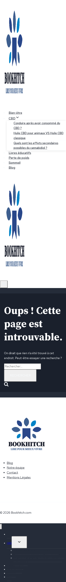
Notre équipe (16, 468)
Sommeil (14, 163)
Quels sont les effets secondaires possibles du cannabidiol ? (36, 145)
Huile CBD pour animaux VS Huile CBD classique (38, 135)
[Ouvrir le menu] (4, 284)
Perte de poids (19, 158)
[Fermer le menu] (1, 526)
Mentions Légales (19, 477)
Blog (12, 167)
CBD (9, 543)
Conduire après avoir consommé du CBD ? (37, 125)
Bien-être (15, 113)
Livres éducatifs (20, 153)
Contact (12, 472)
